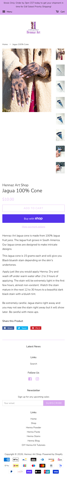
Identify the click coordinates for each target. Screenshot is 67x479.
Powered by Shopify (52, 454)
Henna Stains (33, 436)
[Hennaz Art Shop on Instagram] (37, 379)
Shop (33, 423)
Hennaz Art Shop (32, 454)
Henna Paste (33, 431)
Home (5, 44)
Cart (62, 11)
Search (33, 363)
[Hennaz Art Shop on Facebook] (30, 379)
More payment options (33, 226)
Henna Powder (33, 427)
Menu (9, 11)
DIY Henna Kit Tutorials (33, 445)
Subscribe (54, 403)
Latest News (33, 346)
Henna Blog (34, 440)
